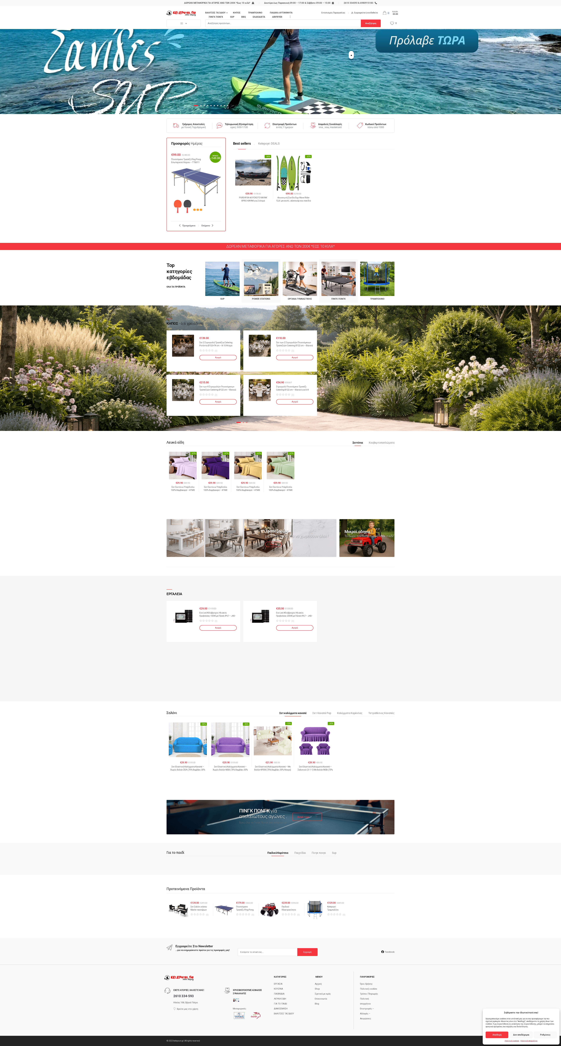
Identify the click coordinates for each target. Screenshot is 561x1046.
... (289, 16)
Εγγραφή (307, 952)
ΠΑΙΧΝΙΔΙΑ (279, 993)
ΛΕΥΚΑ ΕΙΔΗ (280, 998)
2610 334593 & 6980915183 (358, 3)
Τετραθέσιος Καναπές (381, 713)
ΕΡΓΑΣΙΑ (278, 984)
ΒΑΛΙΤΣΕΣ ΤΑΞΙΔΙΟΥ (215, 12)
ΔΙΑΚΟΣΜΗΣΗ (281, 1008)
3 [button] (246, 422)
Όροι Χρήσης (366, 984)
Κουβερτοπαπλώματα (381, 442)
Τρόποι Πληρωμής (369, 993)
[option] (196, 184)
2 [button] (243, 422)
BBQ (243, 17)
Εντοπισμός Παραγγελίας (333, 13)
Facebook (389, 952)
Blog (317, 1003)
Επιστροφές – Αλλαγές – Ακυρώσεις (367, 1013)
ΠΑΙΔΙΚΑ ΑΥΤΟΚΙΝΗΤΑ (281, 12)
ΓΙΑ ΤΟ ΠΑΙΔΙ (280, 1003)
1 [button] (238, 422)
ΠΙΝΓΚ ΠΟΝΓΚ (216, 17)
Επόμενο (206, 225)
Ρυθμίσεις (545, 1034)
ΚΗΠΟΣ (236, 12)
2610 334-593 (183, 996)
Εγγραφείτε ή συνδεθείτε (366, 13)
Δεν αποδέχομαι (521, 1034)
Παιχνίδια (300, 852)
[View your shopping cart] (384, 13)
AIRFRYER (277, 17)
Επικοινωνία (321, 998)
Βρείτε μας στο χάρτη (187, 1009)
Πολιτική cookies (512, 1041)
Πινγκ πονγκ (319, 852)
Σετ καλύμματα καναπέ (293, 713)
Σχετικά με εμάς (323, 993)
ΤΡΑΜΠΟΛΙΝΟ (255, 12)
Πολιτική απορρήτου (529, 1041)
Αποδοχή (496, 1034)
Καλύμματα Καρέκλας (349, 713)
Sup (334, 852)
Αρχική (318, 984)
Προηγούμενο (188, 225)
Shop (317, 989)
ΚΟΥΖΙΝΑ (278, 989)
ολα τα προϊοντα (176, 286)
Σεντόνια (358, 442)
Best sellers (242, 143)
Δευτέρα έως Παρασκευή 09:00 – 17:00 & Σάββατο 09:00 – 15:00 (297, 3)
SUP (232, 17)
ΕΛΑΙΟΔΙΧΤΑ (259, 17)
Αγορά (218, 357)
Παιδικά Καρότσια (277, 852)
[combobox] (283, 23)
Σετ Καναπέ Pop (321, 713)
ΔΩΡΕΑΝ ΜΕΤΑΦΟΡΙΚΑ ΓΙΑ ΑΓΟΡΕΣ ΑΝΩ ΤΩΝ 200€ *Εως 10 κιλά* (217, 3)
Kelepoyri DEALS (269, 143)
